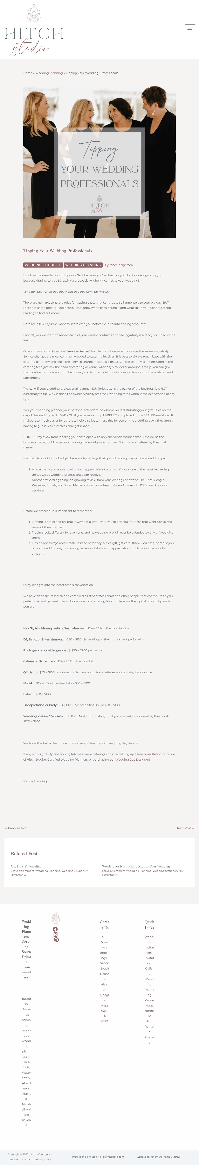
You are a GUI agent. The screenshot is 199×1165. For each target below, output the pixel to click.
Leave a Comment (22, 870)
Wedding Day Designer (132, 759)
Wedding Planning (83, 265)
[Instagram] (55, 934)
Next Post (186, 828)
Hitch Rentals (149, 1027)
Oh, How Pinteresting (26, 866)
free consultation (149, 754)
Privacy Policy (42, 1159)
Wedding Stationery (165, 870)
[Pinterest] (56, 939)
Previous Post (16, 828)
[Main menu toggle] (190, 29)
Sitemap (26, 1159)
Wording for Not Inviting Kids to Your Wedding (136, 866)
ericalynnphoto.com (112, 1156)
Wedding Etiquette (43, 265)
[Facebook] (55, 929)
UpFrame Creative (170, 1156)
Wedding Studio (72, 870)
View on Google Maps (104, 995)
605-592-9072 (104, 1016)
